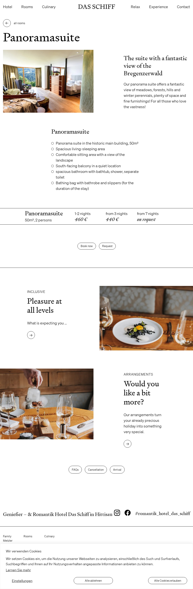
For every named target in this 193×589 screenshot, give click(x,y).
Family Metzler (7, 538)
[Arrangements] (145, 408)
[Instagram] (117, 513)
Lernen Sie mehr (18, 570)
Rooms (27, 6)
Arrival (117, 469)
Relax (135, 6)
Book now (87, 246)
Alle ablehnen (93, 580)
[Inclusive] (48, 318)
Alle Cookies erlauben (167, 580)
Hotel (7, 6)
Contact (183, 6)
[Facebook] (128, 513)
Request (107, 246)
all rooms (15, 23)
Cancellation (96, 469)
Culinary (49, 6)
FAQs (75, 469)
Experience (158, 6)
